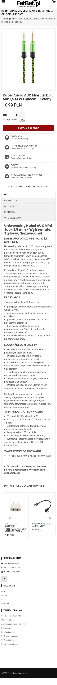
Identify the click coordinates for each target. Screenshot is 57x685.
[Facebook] (4, 579)
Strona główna (8, 18)
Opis (6, 194)
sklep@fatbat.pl (17, 572)
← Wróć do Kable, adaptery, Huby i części (27, 186)
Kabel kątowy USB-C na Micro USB (42, 525)
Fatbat (10, 673)
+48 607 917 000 (13, 568)
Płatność (9, 212)
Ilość (5, 115)
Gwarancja (10, 200)
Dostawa (9, 206)
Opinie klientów (12, 218)
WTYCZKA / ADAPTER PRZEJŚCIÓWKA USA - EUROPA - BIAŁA (15, 527)
